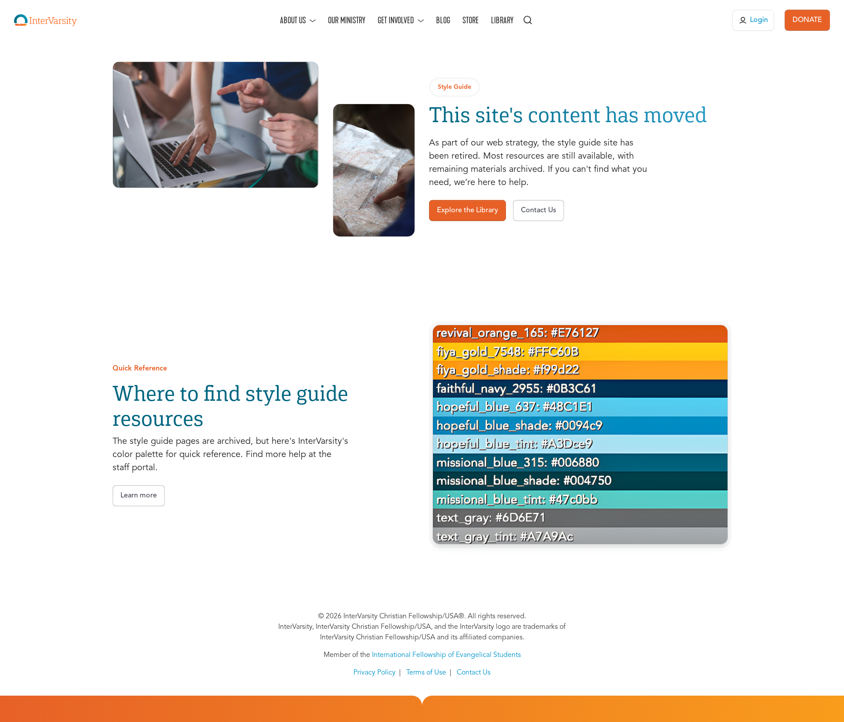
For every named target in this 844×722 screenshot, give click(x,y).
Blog (443, 20)
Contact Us (474, 672)
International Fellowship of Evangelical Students (446, 655)
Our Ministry (346, 20)
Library (502, 20)
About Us (293, 20)
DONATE (807, 20)
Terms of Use (426, 672)
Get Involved (396, 20)
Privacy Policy (374, 672)
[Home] (45, 20)
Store (470, 20)
